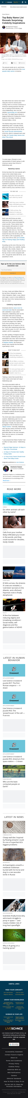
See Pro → (16, 2)
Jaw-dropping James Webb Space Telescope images (8, 1003)
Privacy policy (14, 1063)
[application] (14, 146)
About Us (14, 1057)
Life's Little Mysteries (8, 992)
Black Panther (7, 426)
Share (6, 63)
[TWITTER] (11, 471)
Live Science (20, 462)
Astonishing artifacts (19, 994)
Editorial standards (14, 1078)
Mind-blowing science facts (19, 1021)
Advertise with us (14, 1069)
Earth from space (19, 992)
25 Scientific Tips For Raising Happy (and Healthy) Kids (13, 239)
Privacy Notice (19, 278)
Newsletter (23, 63)
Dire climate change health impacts (18, 6)
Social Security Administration (13, 131)
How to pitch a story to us (14, 1081)
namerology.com (12, 112)
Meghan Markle (8, 342)
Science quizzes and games (8, 1017)
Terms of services (18, 277)
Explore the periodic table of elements (8, 1007)
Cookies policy (14, 1066)
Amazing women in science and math (20, 1003)
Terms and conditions (14, 1060)
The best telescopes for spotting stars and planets (8, 1021)
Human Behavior (5, 14)
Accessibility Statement (14, 1052)
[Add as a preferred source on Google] (14, 1044)
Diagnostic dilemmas (8, 994)
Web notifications (14, 1072)
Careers (14, 1075)
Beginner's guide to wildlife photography (19, 1017)
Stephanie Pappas (12, 26)
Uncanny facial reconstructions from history (19, 1008)
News (20, 28)
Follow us (15, 63)
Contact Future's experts (14, 1054)
